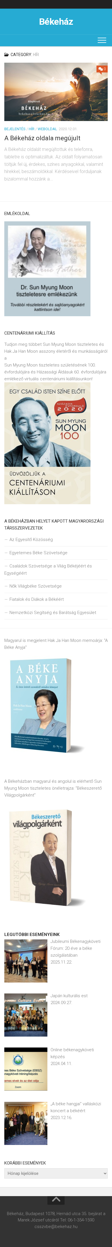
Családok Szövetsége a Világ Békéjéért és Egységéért (48, 569)
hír (31, 129)
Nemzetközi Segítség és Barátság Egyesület (52, 612)
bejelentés (15, 129)
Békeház (56, 21)
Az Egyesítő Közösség (31, 539)
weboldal (47, 129)
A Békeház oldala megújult (42, 138)
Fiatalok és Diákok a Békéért (36, 599)
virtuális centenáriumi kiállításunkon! (58, 378)
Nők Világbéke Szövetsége (35, 586)
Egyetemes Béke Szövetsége (38, 552)
